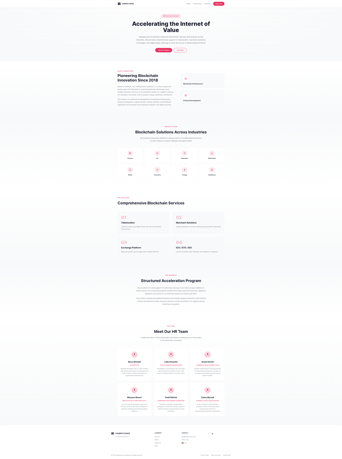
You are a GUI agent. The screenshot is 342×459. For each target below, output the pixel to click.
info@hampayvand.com (188, 436)
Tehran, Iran (185, 439)
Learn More (180, 50)
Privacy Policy (205, 455)
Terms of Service (216, 455)
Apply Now (218, 4)
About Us (157, 436)
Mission (157, 439)
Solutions (207, 4)
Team (156, 446)
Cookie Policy (227, 455)
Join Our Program (163, 50)
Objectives (158, 443)
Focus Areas (197, 4)
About (189, 4)
